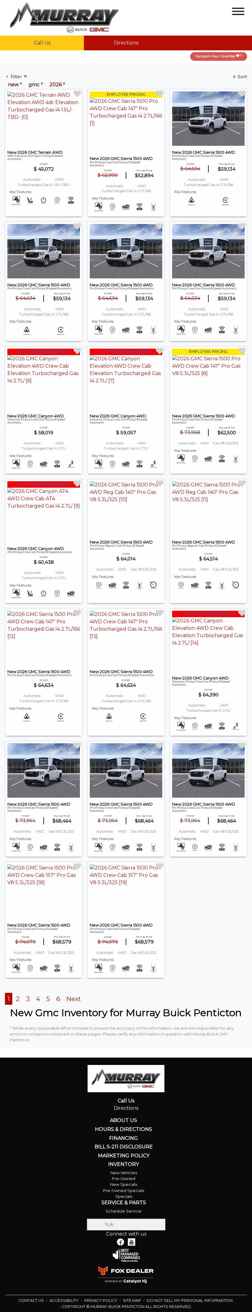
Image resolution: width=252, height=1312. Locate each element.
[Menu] (238, 12)
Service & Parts (123, 1203)
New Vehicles (123, 1173)
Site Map (132, 1300)
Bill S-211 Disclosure (124, 1147)
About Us (123, 1120)
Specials (123, 1196)
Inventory (123, 1164)
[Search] (72, 1224)
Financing (123, 1138)
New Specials (123, 1184)
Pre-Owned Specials (123, 1190)
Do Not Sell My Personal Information (190, 1300)
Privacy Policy (101, 1300)
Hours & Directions (123, 1129)
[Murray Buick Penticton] (64, 17)
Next (73, 999)
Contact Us (31, 1300)
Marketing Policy (123, 1156)
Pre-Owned (123, 1178)
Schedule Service (123, 1211)
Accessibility (64, 1300)
